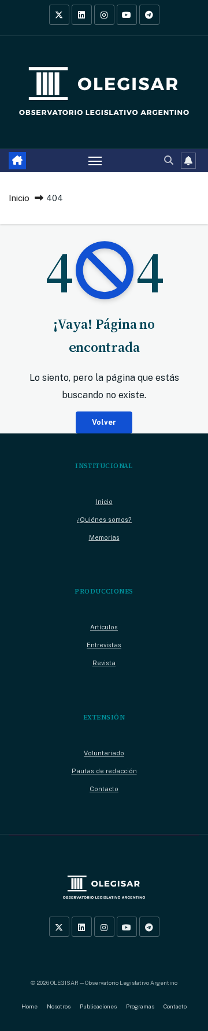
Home (29, 1006)
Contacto (104, 788)
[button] (168, 160)
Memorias (104, 537)
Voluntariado (104, 753)
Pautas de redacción (104, 770)
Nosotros (58, 1006)
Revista (104, 662)
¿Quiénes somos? (104, 519)
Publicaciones (98, 1006)
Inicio (19, 198)
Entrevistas (104, 644)
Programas (140, 1006)
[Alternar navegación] (95, 161)
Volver (104, 422)
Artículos (104, 627)
